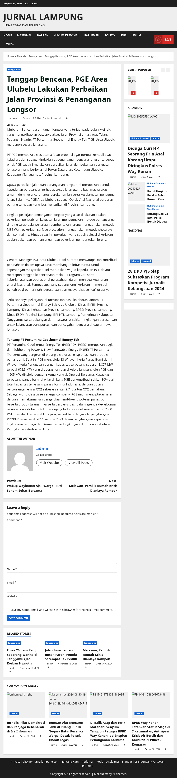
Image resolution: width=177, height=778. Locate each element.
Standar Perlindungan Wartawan (143, 762)
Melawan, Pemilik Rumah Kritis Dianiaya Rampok (96, 654)
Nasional (24, 35)
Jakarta (135, 261)
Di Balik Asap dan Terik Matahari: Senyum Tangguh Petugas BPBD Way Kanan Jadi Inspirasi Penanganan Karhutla (132, 85)
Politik (109, 35)
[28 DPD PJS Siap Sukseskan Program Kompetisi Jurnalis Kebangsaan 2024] (149, 251)
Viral (10, 44)
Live (168, 39)
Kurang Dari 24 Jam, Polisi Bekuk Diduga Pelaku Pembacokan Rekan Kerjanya (136, 213)
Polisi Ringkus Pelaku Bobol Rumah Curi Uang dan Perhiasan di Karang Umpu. (136, 191)
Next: (93, 486)
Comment (14, 520)
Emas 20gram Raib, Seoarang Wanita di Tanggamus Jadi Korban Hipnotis (22, 656)
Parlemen (91, 35)
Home (7, 35)
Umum (136, 35)
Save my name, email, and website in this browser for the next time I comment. (62, 610)
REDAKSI (87, 766)
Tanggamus (14, 69)
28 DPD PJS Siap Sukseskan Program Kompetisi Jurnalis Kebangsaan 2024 (148, 279)
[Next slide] (168, 70)
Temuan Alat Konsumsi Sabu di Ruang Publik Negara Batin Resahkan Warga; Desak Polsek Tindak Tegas (67, 731)
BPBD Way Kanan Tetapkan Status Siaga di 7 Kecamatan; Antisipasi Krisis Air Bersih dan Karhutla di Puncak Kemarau (155, 85)
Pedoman (88, 762)
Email (11, 583)
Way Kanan (153, 209)
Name (12, 569)
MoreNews (101, 774)
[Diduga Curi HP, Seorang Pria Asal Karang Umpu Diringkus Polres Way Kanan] (149, 128)
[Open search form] (150, 39)
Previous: (34, 486)
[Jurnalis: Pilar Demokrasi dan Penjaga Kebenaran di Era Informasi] (26, 705)
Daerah (42, 35)
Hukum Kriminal (66, 35)
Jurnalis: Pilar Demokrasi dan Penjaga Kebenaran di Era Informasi (26, 727)
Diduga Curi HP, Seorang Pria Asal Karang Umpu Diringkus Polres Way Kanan (146, 159)
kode (100, 762)
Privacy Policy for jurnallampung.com (35, 762)
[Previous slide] (163, 70)
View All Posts (79, 463)
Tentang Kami (70, 762)
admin (13, 118)
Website (12, 596)
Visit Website (49, 463)
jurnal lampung (43, 17)
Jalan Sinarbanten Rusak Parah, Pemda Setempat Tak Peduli (61, 654)
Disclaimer (112, 762)
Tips (124, 35)
